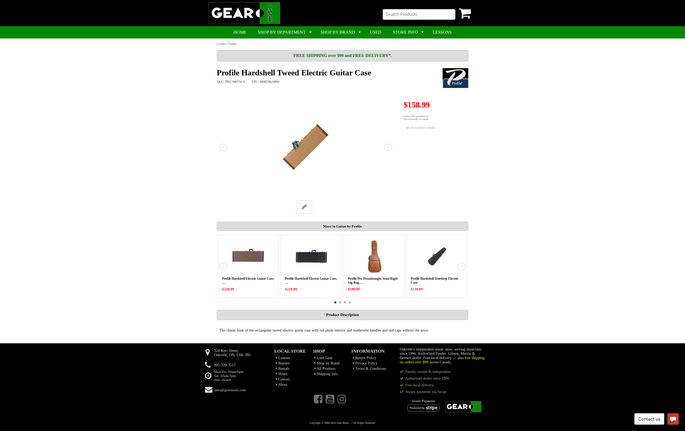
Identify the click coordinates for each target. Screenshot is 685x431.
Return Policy (365, 358)
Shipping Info (327, 374)
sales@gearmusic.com (230, 390)
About (282, 385)
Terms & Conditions (370, 369)
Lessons (283, 358)
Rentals (283, 369)
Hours (282, 374)
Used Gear (324, 358)
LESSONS (442, 32)
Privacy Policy (366, 363)
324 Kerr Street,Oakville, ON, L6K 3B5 (232, 353)
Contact (283, 379)
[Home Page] (244, 23)
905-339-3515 (224, 365)
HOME (240, 32)
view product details (422, 127)
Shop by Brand (328, 363)
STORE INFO (405, 32)
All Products (326, 369)
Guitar (233, 44)
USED (375, 32)
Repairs (283, 363)
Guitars (221, 44)
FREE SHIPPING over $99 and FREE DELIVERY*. (343, 55)
